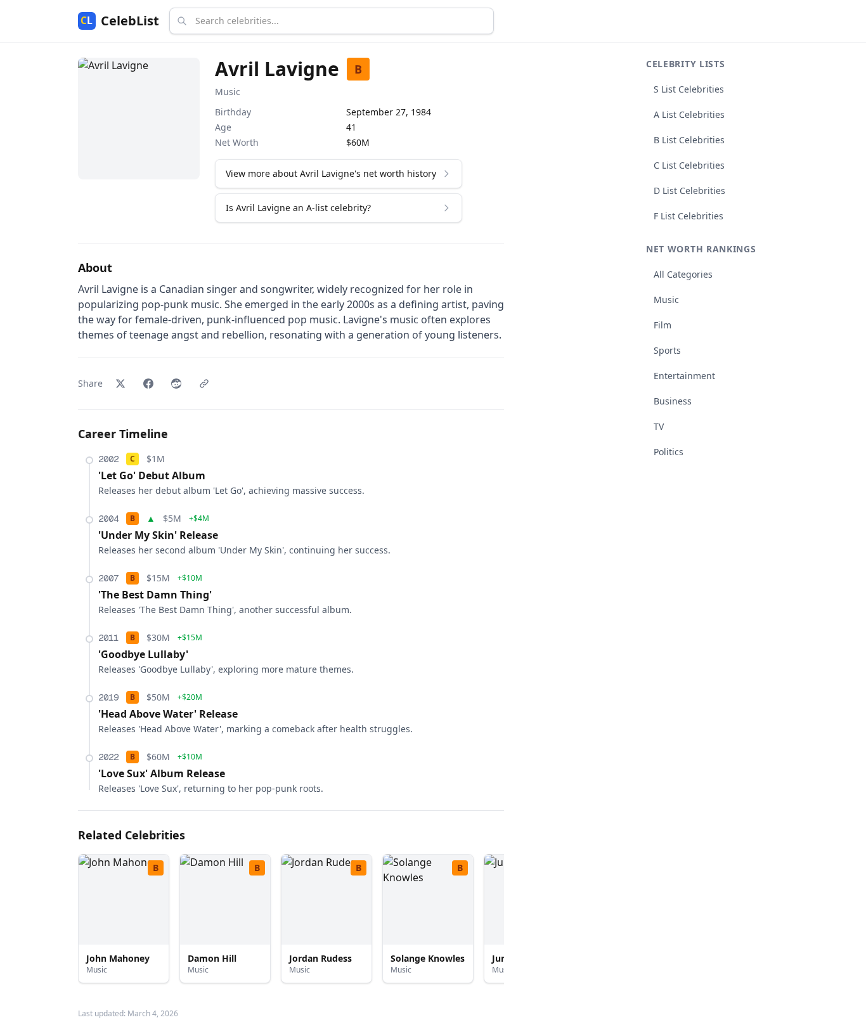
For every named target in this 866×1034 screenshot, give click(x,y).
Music (227, 92)
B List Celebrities (689, 140)
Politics (668, 452)
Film (662, 325)
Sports (667, 350)
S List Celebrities (689, 89)
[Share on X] (120, 383)
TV (659, 426)
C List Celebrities (689, 165)
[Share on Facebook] (148, 383)
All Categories (683, 274)
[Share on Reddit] (176, 383)
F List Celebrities (688, 216)
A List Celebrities (689, 114)
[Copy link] (204, 383)
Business (673, 401)
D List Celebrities (689, 190)
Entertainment (684, 376)
